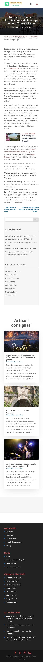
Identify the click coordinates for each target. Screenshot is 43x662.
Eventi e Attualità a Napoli (18, 36)
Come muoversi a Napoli (15, 560)
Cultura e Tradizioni (12, 278)
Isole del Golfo (10, 288)
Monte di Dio (14, 68)
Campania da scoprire (12, 271)
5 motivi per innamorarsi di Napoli (29, 138)
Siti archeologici (10, 295)
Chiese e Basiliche (11, 275)
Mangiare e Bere (10, 292)
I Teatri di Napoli (11, 285)
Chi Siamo (9, 532)
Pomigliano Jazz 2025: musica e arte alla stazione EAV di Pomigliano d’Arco (21, 465)
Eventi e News (26, 27)
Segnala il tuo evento (13, 542)
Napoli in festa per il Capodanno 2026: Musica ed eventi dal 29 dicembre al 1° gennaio (21, 358)
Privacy (8, 545)
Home (6, 36)
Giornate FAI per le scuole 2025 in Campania (20, 248)
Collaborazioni (11, 539)
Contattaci (10, 535)
